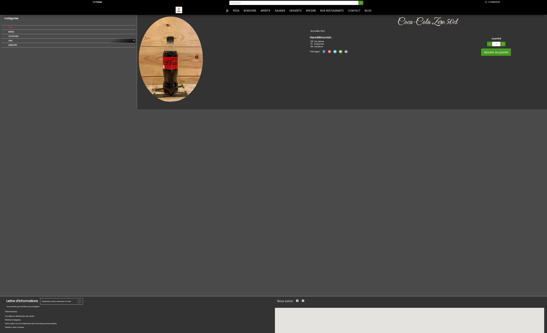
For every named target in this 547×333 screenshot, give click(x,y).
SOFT (10, 27)
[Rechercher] (360, 3)
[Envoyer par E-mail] (341, 51)
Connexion (493, 2)
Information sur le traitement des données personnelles (31, 323)
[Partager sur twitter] (335, 51)
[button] (404, 315)
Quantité (496, 38)
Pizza (236, 10)
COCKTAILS (13, 36)
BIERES (11, 31)
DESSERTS (296, 10)
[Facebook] (297, 300)
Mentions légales (13, 319)
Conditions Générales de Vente (19, 316)
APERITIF (266, 10)
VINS (10, 40)
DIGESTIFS (12, 45)
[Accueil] (227, 10)
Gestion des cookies (14, 327)
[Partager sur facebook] (324, 51)
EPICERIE (311, 10)
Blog (368, 10)
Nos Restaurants (332, 10)
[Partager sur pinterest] (329, 51)
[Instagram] (303, 300)
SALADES (280, 10)
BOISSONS (250, 10)
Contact (354, 10)
